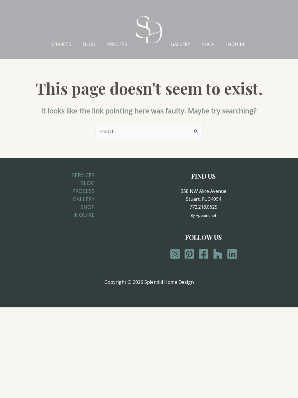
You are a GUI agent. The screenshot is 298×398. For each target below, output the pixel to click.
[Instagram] (175, 254)
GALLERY (180, 44)
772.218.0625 (203, 207)
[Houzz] (217, 254)
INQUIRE (235, 44)
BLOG (89, 44)
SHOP (208, 44)
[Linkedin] (232, 254)
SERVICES (61, 44)
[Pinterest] (189, 254)
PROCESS (117, 44)
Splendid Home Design (169, 282)
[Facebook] (203, 254)
